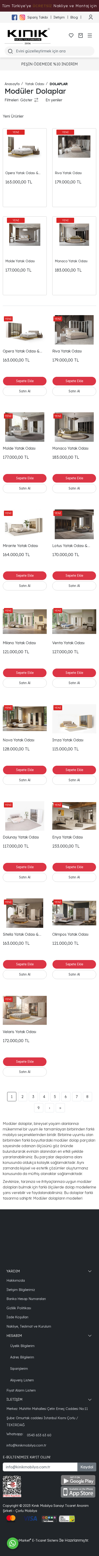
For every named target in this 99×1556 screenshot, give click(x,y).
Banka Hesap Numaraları (26, 1299)
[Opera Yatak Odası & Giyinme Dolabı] (24, 146)
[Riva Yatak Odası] (74, 146)
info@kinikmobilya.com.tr (26, 1445)
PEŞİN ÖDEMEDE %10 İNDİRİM (49, 64)
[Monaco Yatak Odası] (74, 235)
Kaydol (86, 1467)
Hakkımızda (15, 1280)
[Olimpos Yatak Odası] (74, 913)
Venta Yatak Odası (68, 642)
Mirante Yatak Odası (20, 545)
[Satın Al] (25, 391)
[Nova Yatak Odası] (25, 718)
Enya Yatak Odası (67, 837)
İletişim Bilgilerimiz (20, 1289)
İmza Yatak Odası (67, 740)
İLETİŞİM (14, 1399)
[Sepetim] (80, 35)
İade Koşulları (17, 1317)
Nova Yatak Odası (18, 740)
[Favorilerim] (71, 35)
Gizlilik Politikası (18, 1308)
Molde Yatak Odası (20, 261)
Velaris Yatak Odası (19, 1031)
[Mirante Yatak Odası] (25, 524)
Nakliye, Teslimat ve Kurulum (28, 1326)
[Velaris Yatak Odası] (25, 1010)
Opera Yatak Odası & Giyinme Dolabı (21, 173)
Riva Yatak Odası (68, 173)
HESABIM (14, 1335)
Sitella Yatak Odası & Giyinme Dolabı (21, 934)
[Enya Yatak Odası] (74, 816)
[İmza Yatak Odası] (74, 718)
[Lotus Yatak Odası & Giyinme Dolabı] (74, 524)
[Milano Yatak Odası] (25, 621)
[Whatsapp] (12, 1543)
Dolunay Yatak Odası (21, 837)
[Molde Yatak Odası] (24, 235)
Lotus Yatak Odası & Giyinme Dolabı (69, 545)
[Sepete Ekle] (25, 381)
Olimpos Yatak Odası (70, 934)
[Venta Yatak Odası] (74, 621)
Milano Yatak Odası (19, 642)
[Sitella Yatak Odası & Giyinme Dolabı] (25, 913)
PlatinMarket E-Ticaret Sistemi (34, 1540)
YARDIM (13, 1271)
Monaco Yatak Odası (71, 261)
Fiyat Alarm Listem (21, 1390)
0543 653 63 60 (39, 1435)
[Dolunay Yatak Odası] (25, 816)
